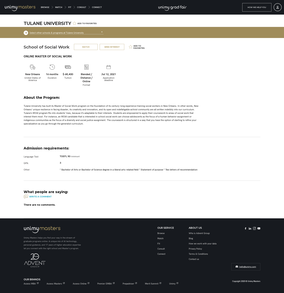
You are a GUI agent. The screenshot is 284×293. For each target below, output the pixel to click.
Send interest (112, 47)
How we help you (257, 7)
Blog (191, 238)
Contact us (194, 259)
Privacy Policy (195, 248)
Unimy (172, 283)
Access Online (80, 283)
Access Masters (54, 283)
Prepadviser (128, 283)
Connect (97, 7)
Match (58, 7)
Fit (69, 7)
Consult (81, 7)
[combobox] (67, 32)
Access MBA (30, 283)
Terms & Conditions (198, 254)
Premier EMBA (104, 283)
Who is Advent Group (199, 233)
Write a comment (40, 196)
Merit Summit (151, 283)
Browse (45, 7)
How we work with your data (203, 243)
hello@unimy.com (247, 267)
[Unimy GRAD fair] (172, 8)
